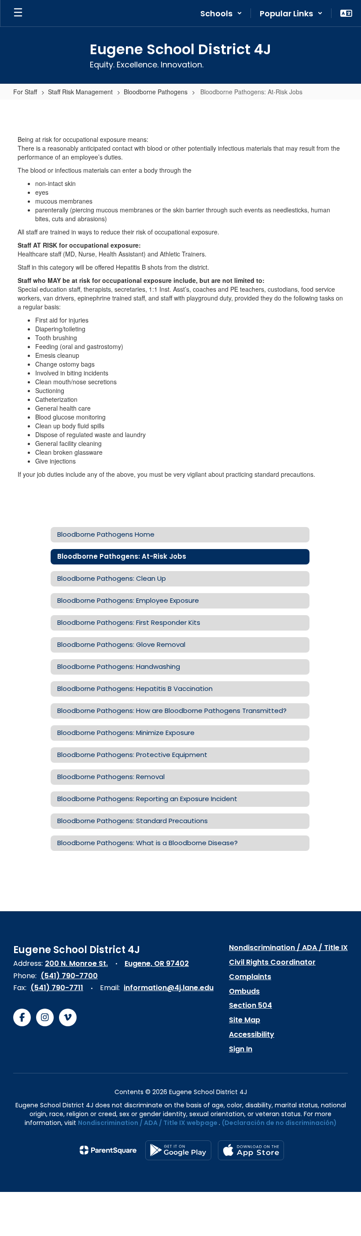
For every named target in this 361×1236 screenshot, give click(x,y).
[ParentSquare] (108, 1150)
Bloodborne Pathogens (156, 91)
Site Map (244, 1020)
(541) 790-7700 (69, 976)
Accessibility (251, 1034)
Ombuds (244, 991)
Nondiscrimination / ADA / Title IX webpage (147, 1122)
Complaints (250, 977)
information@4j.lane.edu (169, 988)
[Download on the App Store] (251, 1150)
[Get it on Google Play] (178, 1150)
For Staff (25, 91)
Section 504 (250, 1005)
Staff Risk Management (80, 91)
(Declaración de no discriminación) (279, 1122)
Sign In (240, 1049)
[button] (221, 13)
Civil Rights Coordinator (272, 962)
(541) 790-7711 (56, 988)
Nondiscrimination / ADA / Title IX (288, 948)
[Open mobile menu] (18, 13)
